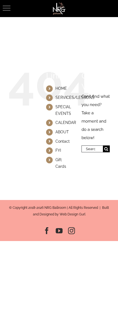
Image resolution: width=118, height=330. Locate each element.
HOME (61, 88)
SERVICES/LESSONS (74, 97)
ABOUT (62, 132)
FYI (58, 150)
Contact (62, 141)
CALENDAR (65, 122)
